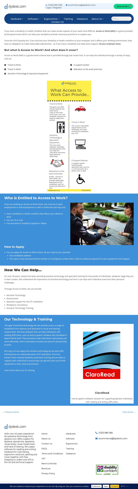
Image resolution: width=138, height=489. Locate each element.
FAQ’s (44, 448)
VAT (43, 458)
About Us (97, 19)
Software (33, 19)
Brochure (46, 468)
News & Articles (49, 463)
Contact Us (57, 22)
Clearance (82, 19)
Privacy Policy (48, 473)
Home (44, 434)
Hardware (16, 19)
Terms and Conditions (52, 453)
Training (68, 19)
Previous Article (10, 412)
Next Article (129, 412)
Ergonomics (50, 19)
